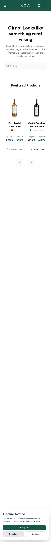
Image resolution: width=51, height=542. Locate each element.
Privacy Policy (34, 521)
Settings (35, 534)
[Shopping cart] (46, 6)
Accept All (24, 527)
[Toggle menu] (5, 6)
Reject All (13, 534)
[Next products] (31, 162)
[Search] (39, 6)
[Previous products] (19, 162)
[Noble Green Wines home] (25, 5)
